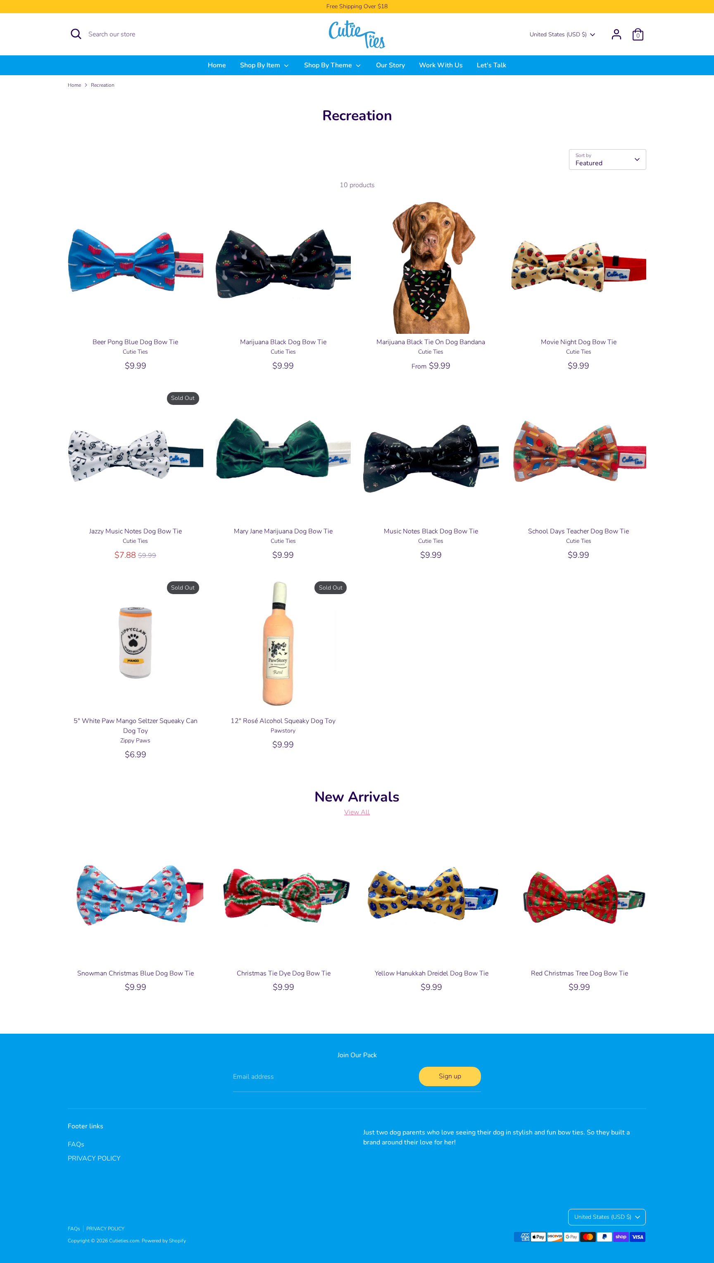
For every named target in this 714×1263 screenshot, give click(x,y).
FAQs (76, 1144)
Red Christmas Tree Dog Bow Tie (579, 973)
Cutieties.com (124, 1240)
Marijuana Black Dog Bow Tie (283, 342)
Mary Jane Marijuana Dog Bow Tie (283, 531)
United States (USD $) (558, 34)
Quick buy (135, 319)
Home (217, 65)
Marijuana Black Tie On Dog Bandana (430, 342)
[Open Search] (76, 34)
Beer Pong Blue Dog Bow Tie (135, 342)
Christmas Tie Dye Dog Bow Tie (284, 973)
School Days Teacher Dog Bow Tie (578, 531)
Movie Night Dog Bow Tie (578, 342)
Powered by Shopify (164, 1240)
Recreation (102, 85)
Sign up (450, 1076)
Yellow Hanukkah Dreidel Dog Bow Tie (431, 973)
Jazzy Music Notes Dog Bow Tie (135, 531)
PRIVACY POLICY (94, 1158)
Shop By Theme (329, 65)
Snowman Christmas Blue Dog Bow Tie (135, 973)
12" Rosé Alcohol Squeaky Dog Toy (283, 720)
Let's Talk (491, 65)
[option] (129, 919)
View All (357, 812)
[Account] (616, 34)
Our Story (390, 65)
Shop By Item (261, 65)
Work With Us (441, 65)
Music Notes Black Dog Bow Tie (431, 531)
